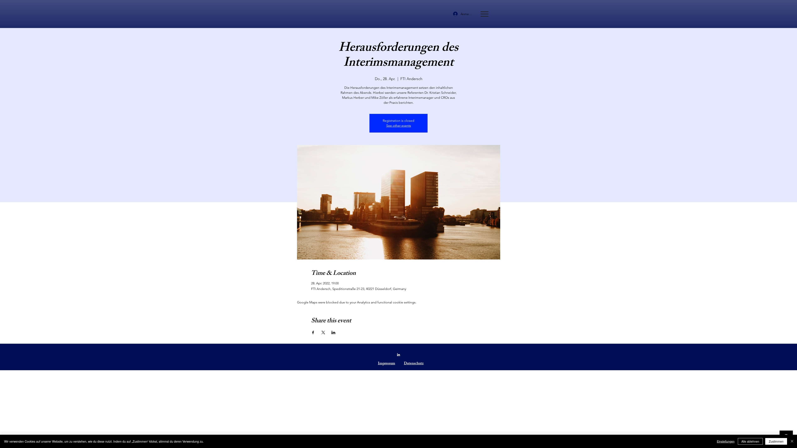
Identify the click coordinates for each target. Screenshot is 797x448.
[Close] (792, 441)
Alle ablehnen (750, 441)
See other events (398, 126)
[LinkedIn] (398, 355)
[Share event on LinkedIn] (333, 332)
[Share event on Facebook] (313, 332)
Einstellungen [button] (726, 441)
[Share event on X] (323, 332)
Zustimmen (776, 441)
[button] (484, 14)
